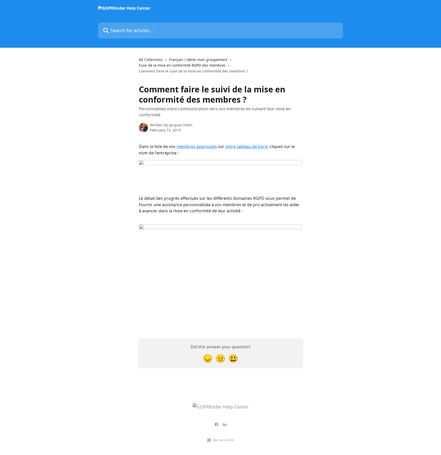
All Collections (151, 59)
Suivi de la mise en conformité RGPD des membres (182, 65)
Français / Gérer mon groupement (198, 59)
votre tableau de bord (246, 146)
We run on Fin (223, 440)
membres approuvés (197, 146)
